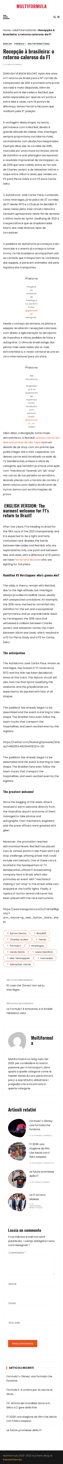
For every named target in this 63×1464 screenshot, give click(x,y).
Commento (17, 1253)
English (7, 43)
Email (12, 1303)
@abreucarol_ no (31, 421)
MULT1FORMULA (31, 6)
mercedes (46, 958)
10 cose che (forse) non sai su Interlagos (25, 988)
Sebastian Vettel (20, 964)
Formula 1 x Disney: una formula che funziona (41, 1125)
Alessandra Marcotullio (36, 1207)
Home (7, 30)
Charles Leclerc (19, 939)
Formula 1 (19, 43)
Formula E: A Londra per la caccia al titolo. (29, 1392)
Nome (12, 1284)
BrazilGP (41, 933)
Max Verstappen (20, 958)
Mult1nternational (24, 30)
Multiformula (15, 64)
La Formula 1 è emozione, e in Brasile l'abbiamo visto (29, 1011)
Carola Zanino (42, 1182)
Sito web (14, 1323)
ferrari (42, 939)
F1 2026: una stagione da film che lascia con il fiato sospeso (31, 1419)
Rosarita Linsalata (44, 1163)
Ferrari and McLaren (28, 560)
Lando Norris (17, 952)
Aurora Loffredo (43, 1135)
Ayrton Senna (18, 933)
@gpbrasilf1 (31, 310)
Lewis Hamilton (44, 952)
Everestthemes (12, 1459)
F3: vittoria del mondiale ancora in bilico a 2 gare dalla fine (28, 1405)
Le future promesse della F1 (24, 1430)
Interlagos (38, 945)
